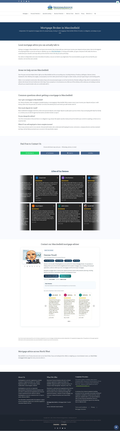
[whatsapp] (34, 266)
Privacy (93, 407)
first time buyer (56, 51)
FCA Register (41, 395)
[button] (95, 13)
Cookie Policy (63, 424)
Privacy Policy (56, 424)
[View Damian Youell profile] (32, 256)
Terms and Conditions (81, 407)
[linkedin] (29, 266)
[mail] (37, 266)
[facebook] (24, 266)
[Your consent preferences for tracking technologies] (117, 2)
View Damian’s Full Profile (51, 276)
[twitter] (32, 266)
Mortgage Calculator (80, 409)
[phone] (39, 266)
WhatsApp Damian (65, 276)
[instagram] (27, 266)
